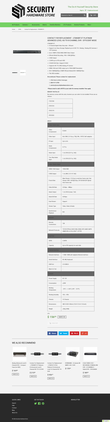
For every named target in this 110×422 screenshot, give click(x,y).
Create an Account (92, 10)
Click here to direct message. (58, 80)
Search (14, 403)
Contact (14, 408)
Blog (13, 410)
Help (13, 405)
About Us (14, 412)
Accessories (36, 25)
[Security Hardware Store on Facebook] (39, 404)
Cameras (25, 25)
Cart (94, 15)
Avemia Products (79, 25)
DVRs (19, 29)
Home (13, 29)
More (89, 25)
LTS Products (67, 25)
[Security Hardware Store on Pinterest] (43, 404)
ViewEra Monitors (55, 25)
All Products (15, 25)
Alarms (45, 25)
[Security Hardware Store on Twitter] (35, 404)
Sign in (82, 10)
